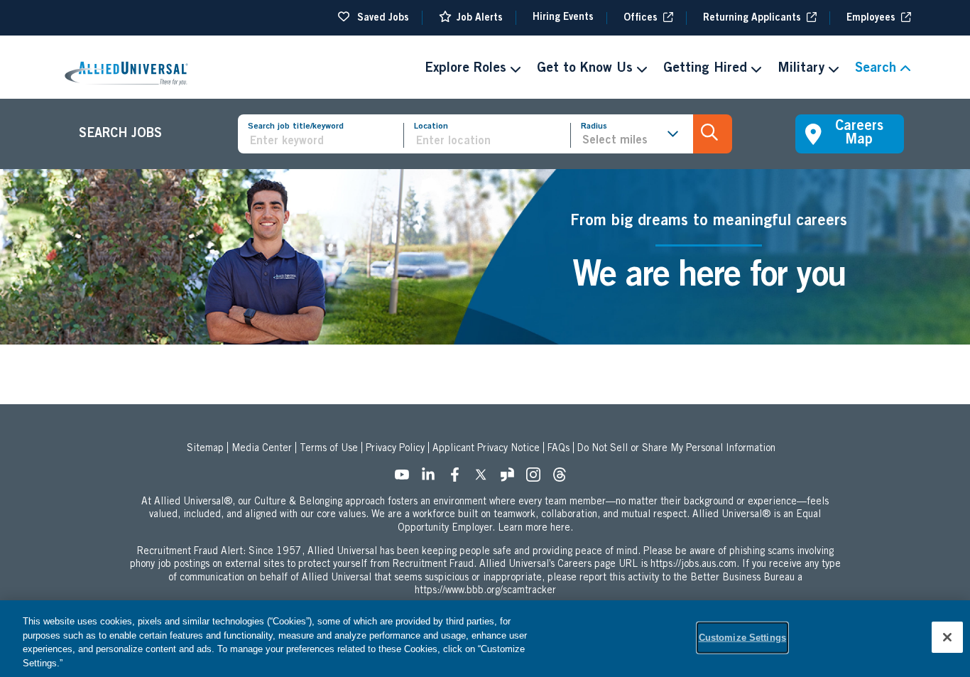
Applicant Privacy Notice (486, 449)
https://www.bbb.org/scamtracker (485, 591)
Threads (563, 478)
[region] (485, 638)
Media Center (261, 449)
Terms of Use (329, 449)
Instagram (537, 478)
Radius (594, 126)
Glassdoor (511, 478)
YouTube (406, 478)
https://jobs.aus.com (693, 565)
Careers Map (859, 134)
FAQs (558, 449)
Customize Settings (742, 637)
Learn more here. (535, 529)
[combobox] (492, 141)
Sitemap (205, 449)
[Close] (947, 637)
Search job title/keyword (296, 126)
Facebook (458, 478)
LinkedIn (432, 478)
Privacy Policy (395, 449)
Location (431, 126)
